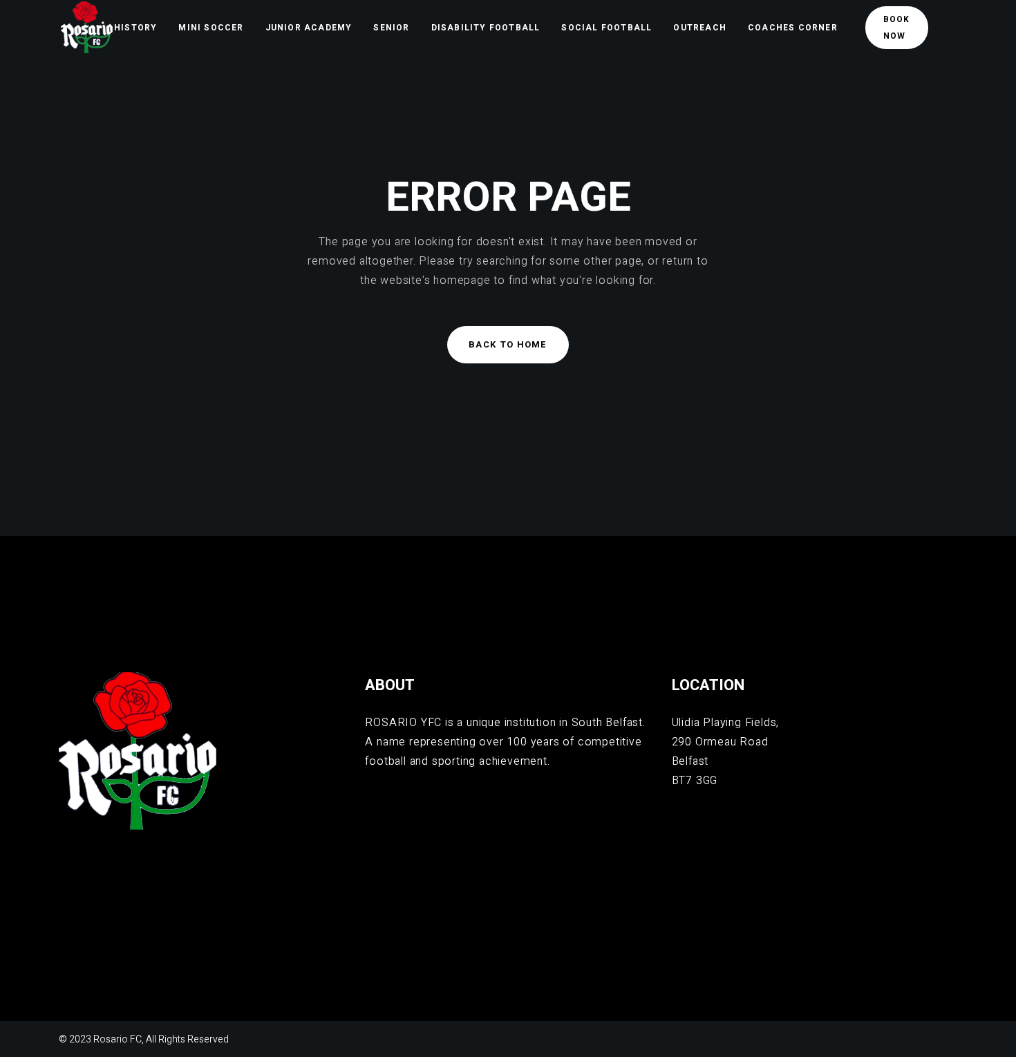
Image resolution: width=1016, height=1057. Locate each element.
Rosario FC (117, 1039)
